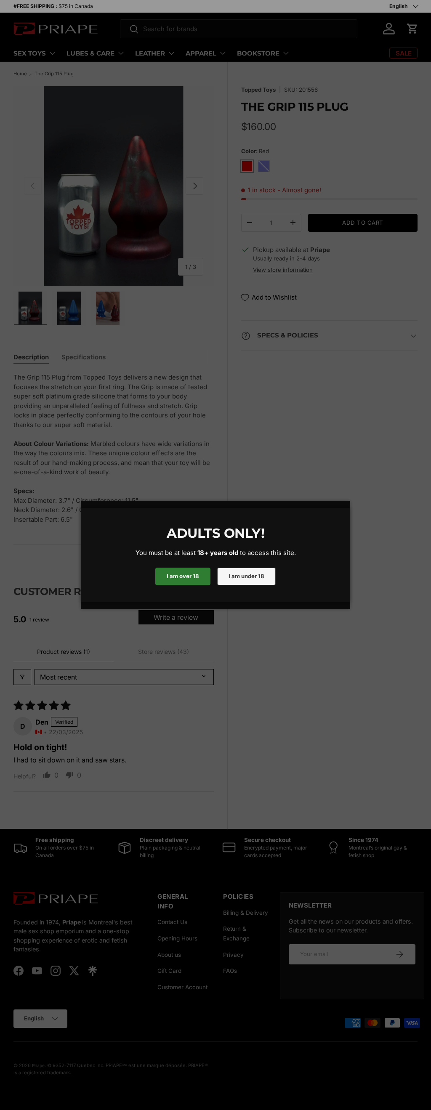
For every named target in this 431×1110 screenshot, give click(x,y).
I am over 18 (183, 576)
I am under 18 (246, 576)
